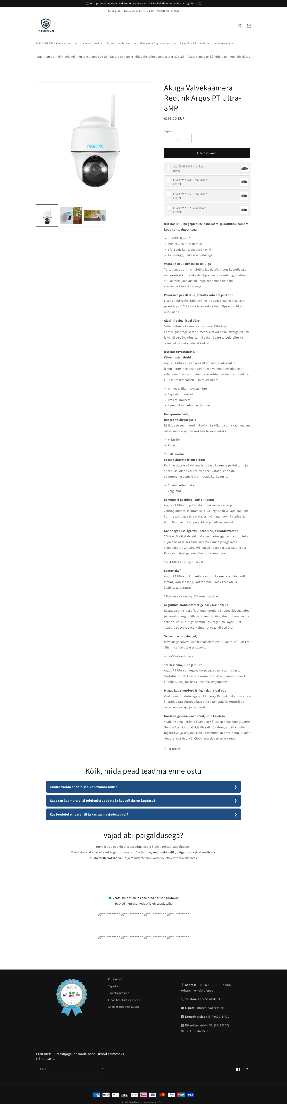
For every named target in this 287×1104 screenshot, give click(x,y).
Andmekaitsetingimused (123, 1006)
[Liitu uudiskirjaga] (102, 1069)
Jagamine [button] (174, 748)
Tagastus (113, 986)
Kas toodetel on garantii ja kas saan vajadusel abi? (89, 814)
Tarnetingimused (118, 993)
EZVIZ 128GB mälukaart (190, 179)
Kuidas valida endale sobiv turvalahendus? (83, 787)
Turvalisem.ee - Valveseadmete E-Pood (147, 1102)
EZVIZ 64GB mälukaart (189, 166)
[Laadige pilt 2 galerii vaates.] (71, 216)
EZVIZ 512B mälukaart (189, 207)
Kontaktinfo (115, 979)
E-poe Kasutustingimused (124, 1000)
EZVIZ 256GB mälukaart (190, 193)
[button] (56, 43)
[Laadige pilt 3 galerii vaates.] (95, 216)
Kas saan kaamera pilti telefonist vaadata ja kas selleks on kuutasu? (102, 800)
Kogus (167, 131)
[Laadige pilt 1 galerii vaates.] (47, 216)
